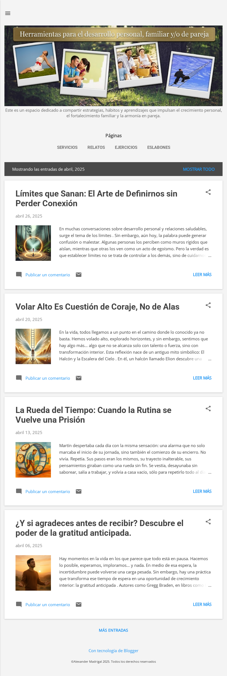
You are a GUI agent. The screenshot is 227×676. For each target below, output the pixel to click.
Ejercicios (126, 147)
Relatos (96, 147)
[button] (208, 192)
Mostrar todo (199, 169)
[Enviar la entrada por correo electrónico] (78, 276)
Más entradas (113, 630)
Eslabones (158, 147)
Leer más (202, 274)
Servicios (67, 147)
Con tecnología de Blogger (113, 650)
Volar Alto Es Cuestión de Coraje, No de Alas (97, 307)
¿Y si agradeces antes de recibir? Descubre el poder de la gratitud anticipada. (100, 528)
